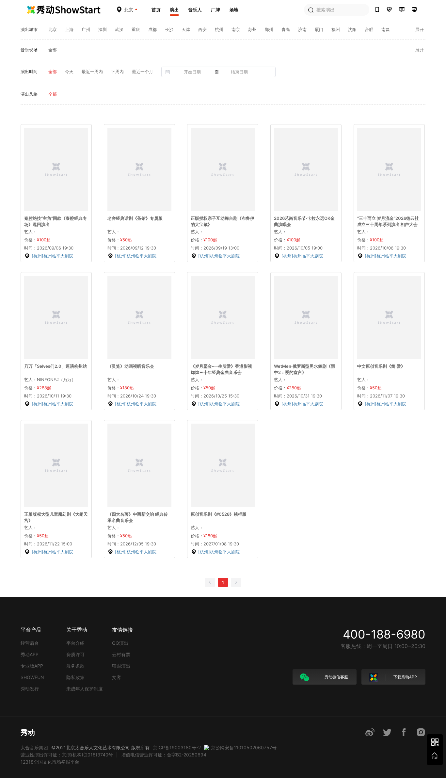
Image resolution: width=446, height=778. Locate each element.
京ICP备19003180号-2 (177, 747)
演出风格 (29, 94)
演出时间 (29, 71)
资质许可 (75, 654)
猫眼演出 (121, 666)
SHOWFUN (32, 677)
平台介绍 (75, 643)
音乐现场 (29, 49)
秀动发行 (30, 688)
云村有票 (121, 654)
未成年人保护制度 (84, 688)
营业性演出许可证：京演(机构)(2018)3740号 (67, 754)
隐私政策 (75, 677)
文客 (116, 677)
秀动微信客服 (336, 676)
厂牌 (215, 9)
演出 (174, 9)
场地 (233, 9)
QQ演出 (120, 643)
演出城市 (29, 29)
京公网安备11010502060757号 (244, 747)
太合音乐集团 (34, 747)
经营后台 (30, 643)
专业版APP (32, 666)
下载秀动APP (404, 676)
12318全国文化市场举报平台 (50, 762)
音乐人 (195, 9)
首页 (156, 9)
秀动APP (30, 654)
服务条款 (75, 666)
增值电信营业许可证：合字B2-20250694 (163, 754)
